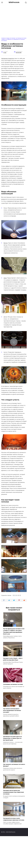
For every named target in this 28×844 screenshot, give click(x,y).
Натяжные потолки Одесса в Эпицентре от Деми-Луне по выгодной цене (12, 738)
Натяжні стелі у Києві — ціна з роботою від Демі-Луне (12, 659)
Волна (5, 243)
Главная (3, 38)
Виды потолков (11, 38)
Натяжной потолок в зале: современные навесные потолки (13, 819)
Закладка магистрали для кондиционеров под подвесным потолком (13, 792)
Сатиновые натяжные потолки (13, 684)
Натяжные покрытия (7, 58)
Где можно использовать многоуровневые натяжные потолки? (12, 710)
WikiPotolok (14, 2)
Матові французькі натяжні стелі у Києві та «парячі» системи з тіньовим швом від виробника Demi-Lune (13, 631)
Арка (5, 278)
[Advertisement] (14, 21)
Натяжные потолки (21, 38)
